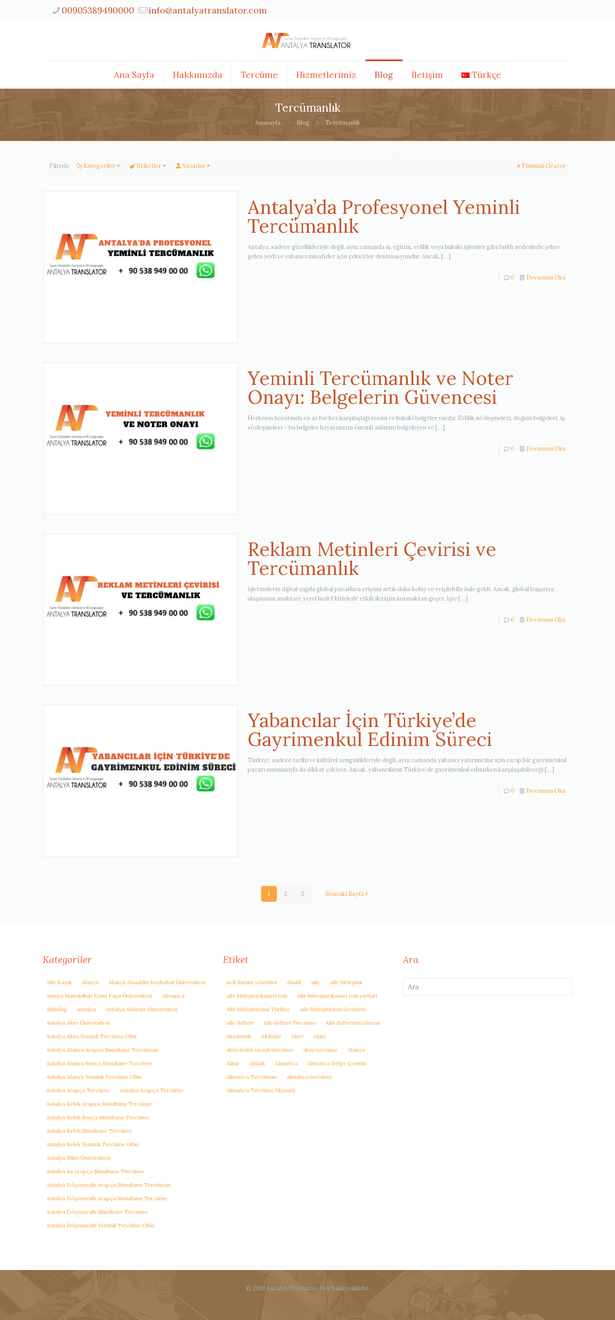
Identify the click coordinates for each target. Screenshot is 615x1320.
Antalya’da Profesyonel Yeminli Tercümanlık (384, 216)
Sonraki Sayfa (345, 894)
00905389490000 (98, 10)
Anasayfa (267, 123)
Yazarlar (193, 166)
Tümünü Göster (543, 166)
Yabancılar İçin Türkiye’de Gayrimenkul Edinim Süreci (370, 729)
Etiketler (148, 166)
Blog (303, 123)
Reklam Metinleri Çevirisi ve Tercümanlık (372, 558)
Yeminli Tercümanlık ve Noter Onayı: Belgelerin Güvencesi (380, 387)
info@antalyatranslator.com (208, 10)
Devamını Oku (545, 277)
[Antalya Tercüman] (307, 40)
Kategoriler (99, 166)
